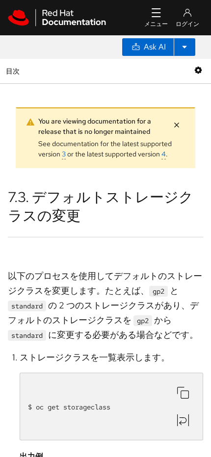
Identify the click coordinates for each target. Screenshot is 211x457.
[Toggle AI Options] (184, 47)
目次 (14, 71)
